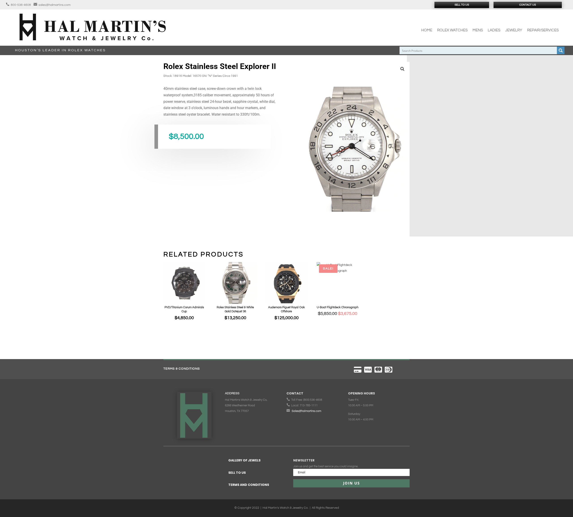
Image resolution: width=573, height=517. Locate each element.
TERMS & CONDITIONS (181, 368)
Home (426, 30)
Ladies (494, 30)
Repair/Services (543, 30)
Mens (478, 30)
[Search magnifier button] (560, 50)
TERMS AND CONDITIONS (248, 485)
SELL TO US (237, 472)
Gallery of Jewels (244, 460)
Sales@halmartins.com (306, 411)
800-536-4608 (21, 4)
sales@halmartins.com (54, 4)
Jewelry (513, 30)
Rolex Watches (452, 30)
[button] (402, 69)
